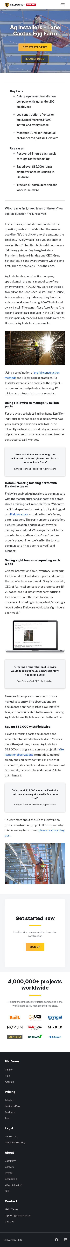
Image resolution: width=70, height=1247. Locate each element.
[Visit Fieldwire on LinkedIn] (66, 1240)
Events (8, 1172)
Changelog (11, 1178)
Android (9, 1081)
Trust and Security (15, 1142)
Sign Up (35, 946)
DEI (7, 1191)
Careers (9, 1166)
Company (10, 1160)
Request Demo (35, 58)
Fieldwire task (19, 514)
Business (10, 1112)
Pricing (10, 1091)
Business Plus (12, 1105)
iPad (7, 1075)
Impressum (11, 1136)
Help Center (12, 1209)
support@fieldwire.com (18, 1215)
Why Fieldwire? (13, 1184)
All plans (9, 1099)
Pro (7, 1118)
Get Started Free (35, 47)
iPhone (9, 1069)
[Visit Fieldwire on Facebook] (56, 1240)
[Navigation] (63, 5)
